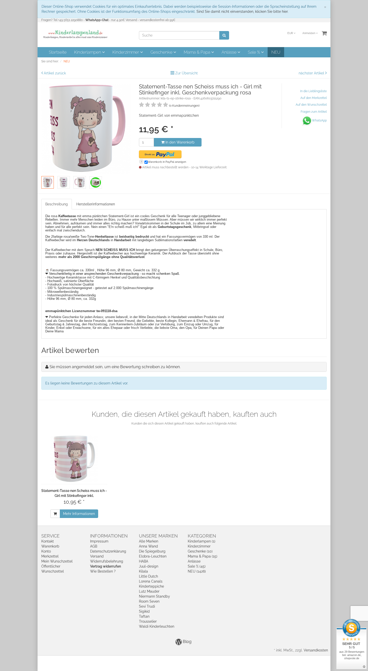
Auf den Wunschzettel (311, 104)
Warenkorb (50, 546)
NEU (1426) (197, 571)
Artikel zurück (55, 73)
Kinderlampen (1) (201, 541)
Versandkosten (316, 650)
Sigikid (144, 611)
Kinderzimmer (126, 52)
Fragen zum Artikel (314, 111)
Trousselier (148, 621)
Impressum (99, 541)
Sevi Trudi (147, 606)
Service (50, 536)
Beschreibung (56, 204)
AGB (93, 546)
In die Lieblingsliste (313, 91)
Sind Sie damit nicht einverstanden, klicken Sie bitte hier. (242, 12)
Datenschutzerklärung (108, 551)
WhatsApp (319, 120)
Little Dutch (148, 576)
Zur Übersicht (186, 73)
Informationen (109, 536)
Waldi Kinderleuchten (156, 626)
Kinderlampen (88, 52)
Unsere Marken (158, 536)
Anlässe (230, 52)
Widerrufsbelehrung (106, 561)
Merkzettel (50, 556)
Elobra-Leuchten (152, 556)
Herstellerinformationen (95, 204)
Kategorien (202, 536)
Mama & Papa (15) (202, 556)
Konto (46, 551)
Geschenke (161, 52)
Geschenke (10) (200, 551)
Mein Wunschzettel (57, 561)
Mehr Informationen (79, 514)
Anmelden (309, 33)
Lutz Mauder (149, 591)
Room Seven (149, 601)
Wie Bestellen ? (103, 571)
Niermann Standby (154, 596)
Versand (97, 556)
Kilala (143, 571)
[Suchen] (224, 35)
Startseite (58, 52)
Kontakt (47, 541)
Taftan (144, 616)
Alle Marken (148, 541)
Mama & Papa (197, 52)
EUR (290, 33)
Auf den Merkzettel (313, 98)
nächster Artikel (312, 73)
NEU (275, 52)
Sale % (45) (197, 566)
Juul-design (148, 566)
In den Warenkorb (179, 142)
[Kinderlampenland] (75, 34)
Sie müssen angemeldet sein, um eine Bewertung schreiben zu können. (115, 366)
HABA (143, 561)
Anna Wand (148, 546)
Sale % (254, 52)
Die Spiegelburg (152, 551)
